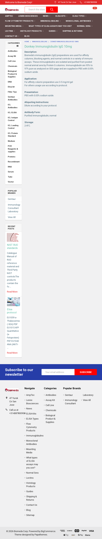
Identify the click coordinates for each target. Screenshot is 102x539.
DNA (10, 82)
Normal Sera (84, 26)
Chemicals (12, 66)
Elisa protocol (12, 311)
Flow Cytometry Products (19, 21)
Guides (52, 31)
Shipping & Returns (72, 31)
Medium (11, 141)
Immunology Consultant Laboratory (13, 208)
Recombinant (14, 162)
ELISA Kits (60, 16)
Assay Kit (12, 56)
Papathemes (41, 534)
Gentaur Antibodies (12, 98)
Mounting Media (13, 26)
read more (12, 291)
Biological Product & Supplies (12, 74)
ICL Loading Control (13, 126)
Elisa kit (11, 87)
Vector (11, 182)
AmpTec (9, 16)
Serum (11, 172)
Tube (10, 177)
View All (12, 217)
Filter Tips (12, 92)
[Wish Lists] (83, 9)
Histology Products (31, 31)
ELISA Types (78, 16)
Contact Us (11, 36)
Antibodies (12, 51)
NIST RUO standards (12, 246)
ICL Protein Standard (13, 134)
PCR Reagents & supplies (13, 149)
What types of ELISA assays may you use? (50, 26)
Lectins (9, 31)
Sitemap (30, 515)
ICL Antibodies (12, 106)
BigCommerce (48, 531)
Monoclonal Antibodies (78, 21)
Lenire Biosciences (28, 16)
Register (71, 11)
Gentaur (12, 199)
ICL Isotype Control (13, 119)
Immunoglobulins (49, 21)
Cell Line (12, 61)
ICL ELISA (12, 112)
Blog (26, 36)
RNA (10, 167)
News (45, 16)
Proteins (11, 157)
